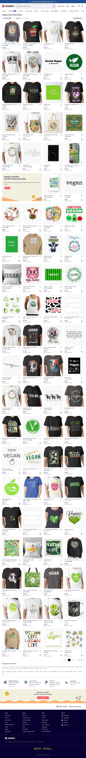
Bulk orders (8, 731)
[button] (43, 1)
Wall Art (37, 11)
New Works (8, 720)
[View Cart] (82, 6)
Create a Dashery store (28, 731)
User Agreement (8, 741)
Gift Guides (8, 715)
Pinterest (66, 724)
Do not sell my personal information (28, 741)
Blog (6, 722)
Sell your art (25, 724)
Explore (4, 11)
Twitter (65, 720)
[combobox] (35, 6)
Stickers (21, 11)
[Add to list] (19, 44)
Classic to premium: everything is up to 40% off (43, 1)
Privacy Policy (16, 741)
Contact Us (45, 729)
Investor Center (26, 717)
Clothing (12, 11)
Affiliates (24, 722)
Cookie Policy (40, 741)
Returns (44, 717)
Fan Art (7, 717)
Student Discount (9, 724)
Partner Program (26, 720)
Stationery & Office (74, 11)
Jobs (23, 727)
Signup (6, 729)
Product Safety (46, 724)
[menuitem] (4, 11)
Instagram (66, 715)
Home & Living (45, 11)
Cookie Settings (46, 731)
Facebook (66, 718)
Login (6, 727)
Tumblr (65, 722)
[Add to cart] (61, 79)
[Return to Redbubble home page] (8, 6)
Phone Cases (28, 11)
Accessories (63, 11)
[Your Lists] (78, 6)
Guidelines (44, 722)
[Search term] (53, 6)
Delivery (44, 715)
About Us (24, 715)
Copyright (44, 727)
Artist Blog (25, 729)
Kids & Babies (54, 11)
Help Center (45, 720)
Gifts (82, 11)
